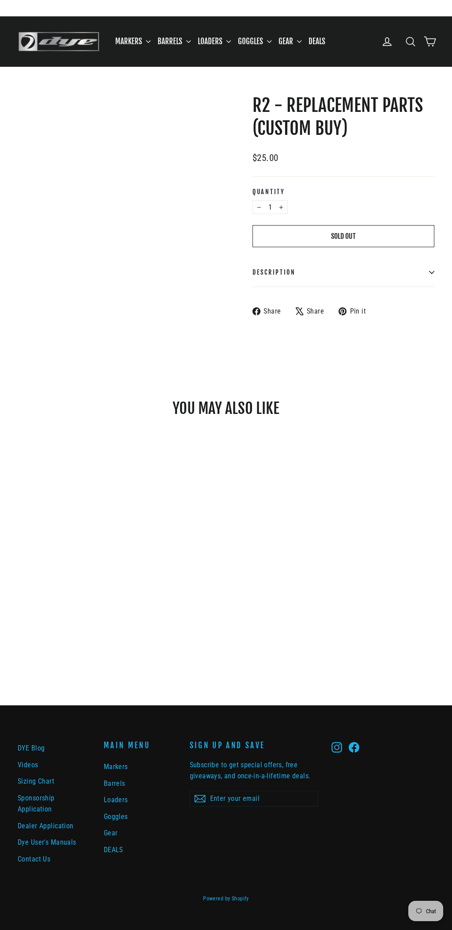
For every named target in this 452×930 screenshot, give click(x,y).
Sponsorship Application (36, 803)
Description (274, 272)
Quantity (268, 191)
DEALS (317, 41)
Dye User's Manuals (47, 842)
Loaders (211, 41)
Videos (28, 765)
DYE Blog (31, 748)
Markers (129, 41)
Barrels (171, 41)
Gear (287, 41)
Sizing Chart (36, 781)
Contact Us (34, 859)
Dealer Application (46, 826)
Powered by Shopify (226, 899)
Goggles (251, 41)
